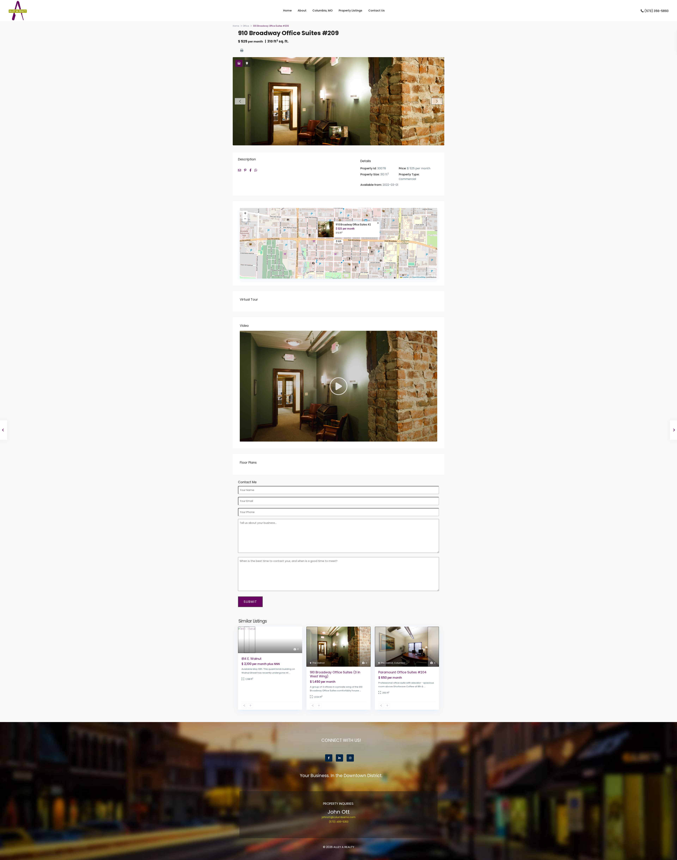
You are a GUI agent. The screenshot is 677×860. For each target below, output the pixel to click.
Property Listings (350, 10)
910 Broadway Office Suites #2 (353, 224)
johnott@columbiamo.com (338, 817)
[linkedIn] (339, 758)
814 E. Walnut (251, 658)
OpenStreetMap (419, 277)
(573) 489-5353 (338, 821)
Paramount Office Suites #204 (402, 672)
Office (246, 25)
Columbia (399, 663)
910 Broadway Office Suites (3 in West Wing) (335, 674)
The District (318, 663)
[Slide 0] (338, 132)
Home (287, 10)
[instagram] (350, 758)
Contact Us (376, 10)
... (289, 672)
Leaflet (405, 277)
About (302, 10)
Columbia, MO (322, 10)
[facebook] (328, 758)
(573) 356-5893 (656, 11)
